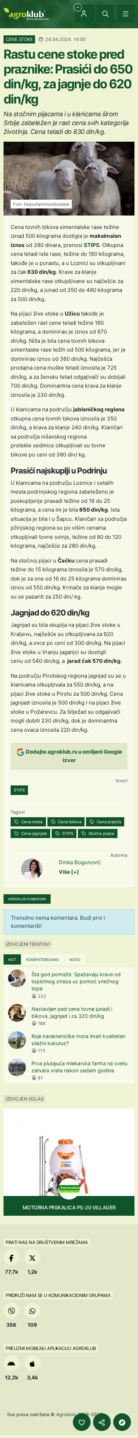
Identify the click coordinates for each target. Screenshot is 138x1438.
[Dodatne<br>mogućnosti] (122, 1422)
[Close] (105, 13)
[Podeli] (102, 1422)
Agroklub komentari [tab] (27, 899)
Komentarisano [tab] (42, 959)
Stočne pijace (100, 833)
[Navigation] (125, 13)
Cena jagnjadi (33, 833)
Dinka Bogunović (80, 862)
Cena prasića (108, 821)
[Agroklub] (26, 13)
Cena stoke (31, 821)
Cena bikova (69, 821)
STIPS (91, 245)
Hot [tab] (12, 959)
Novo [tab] (74, 959)
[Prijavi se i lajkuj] (82, 1422)
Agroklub (66, 1414)
